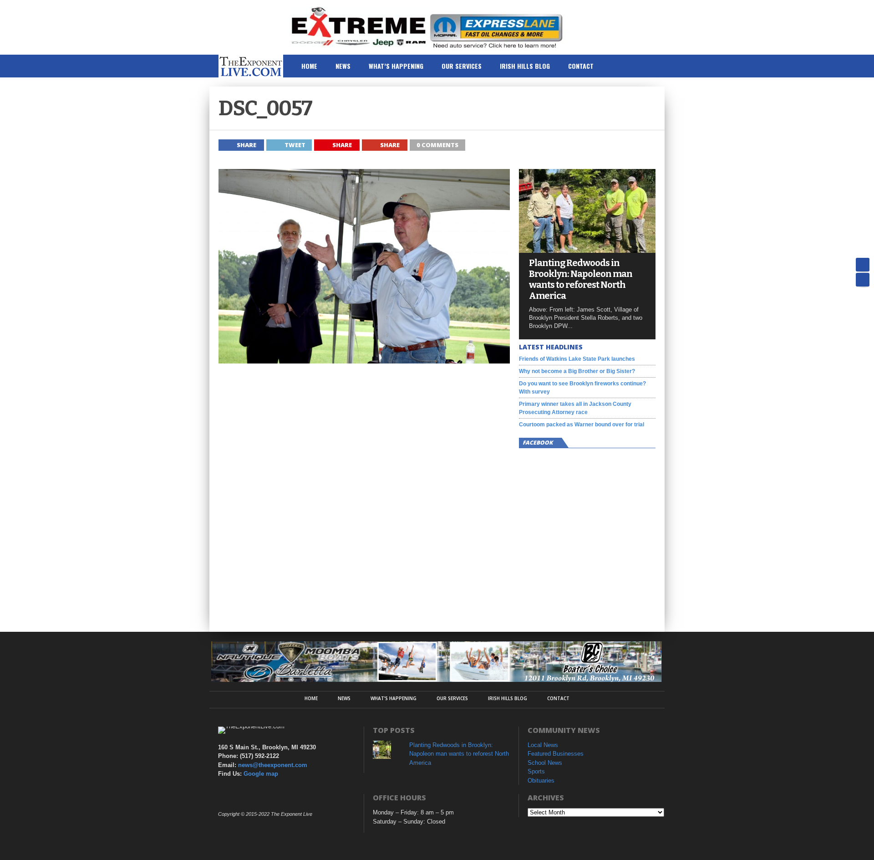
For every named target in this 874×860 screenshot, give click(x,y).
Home (309, 66)
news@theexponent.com (272, 765)
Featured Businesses (556, 753)
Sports (536, 771)
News (343, 66)
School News (545, 762)
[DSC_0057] (364, 361)
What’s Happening (396, 66)
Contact (581, 66)
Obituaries (541, 780)
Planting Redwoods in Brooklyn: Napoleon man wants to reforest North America (580, 279)
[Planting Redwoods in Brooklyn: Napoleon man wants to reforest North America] (587, 250)
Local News (543, 745)
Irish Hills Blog (525, 66)
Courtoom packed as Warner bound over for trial (581, 424)
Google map (261, 773)
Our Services (462, 66)
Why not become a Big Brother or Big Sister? (577, 371)
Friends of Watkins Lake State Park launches (577, 359)
